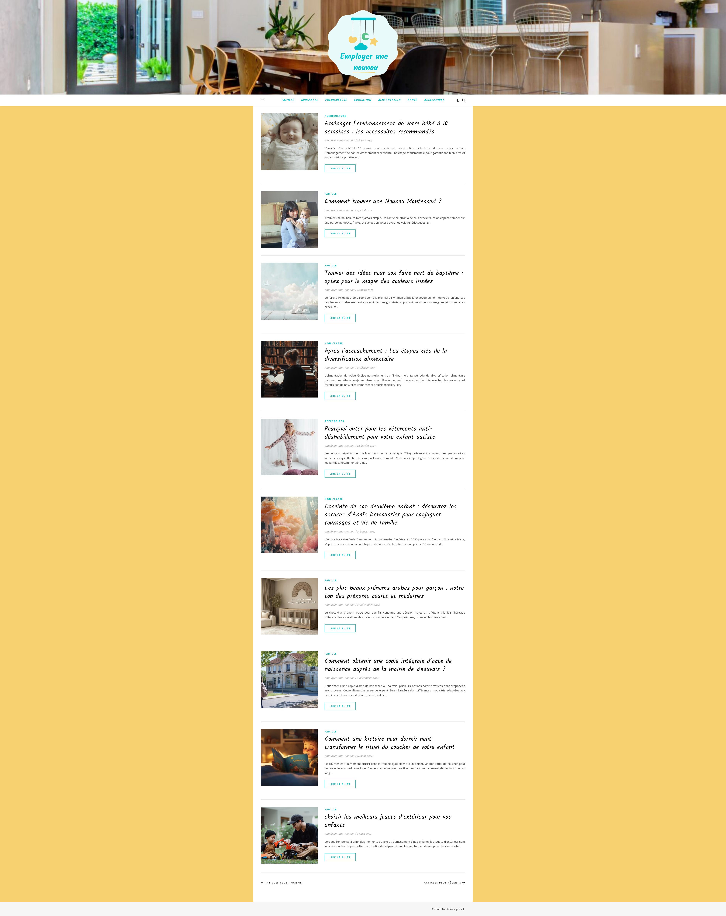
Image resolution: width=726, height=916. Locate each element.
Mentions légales (452, 909)
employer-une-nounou (339, 140)
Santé (412, 100)
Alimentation (389, 100)
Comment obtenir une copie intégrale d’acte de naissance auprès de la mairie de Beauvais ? (388, 665)
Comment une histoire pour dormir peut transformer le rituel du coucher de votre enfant (390, 743)
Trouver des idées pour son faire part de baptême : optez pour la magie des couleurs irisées (394, 277)
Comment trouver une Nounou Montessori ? (383, 201)
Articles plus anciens (283, 882)
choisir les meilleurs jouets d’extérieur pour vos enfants (388, 821)
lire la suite (340, 168)
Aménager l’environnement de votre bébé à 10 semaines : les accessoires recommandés (386, 128)
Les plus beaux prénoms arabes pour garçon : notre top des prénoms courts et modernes (394, 592)
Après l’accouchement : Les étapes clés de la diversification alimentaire (386, 355)
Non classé (334, 343)
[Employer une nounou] (363, 45)
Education (362, 100)
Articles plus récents (443, 882)
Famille (288, 100)
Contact (436, 909)
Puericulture (336, 100)
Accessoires (434, 100)
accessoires (334, 421)
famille (331, 193)
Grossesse (309, 100)
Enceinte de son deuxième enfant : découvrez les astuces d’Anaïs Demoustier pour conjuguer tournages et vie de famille (391, 515)
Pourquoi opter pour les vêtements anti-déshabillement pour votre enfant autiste (380, 433)
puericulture (336, 116)
